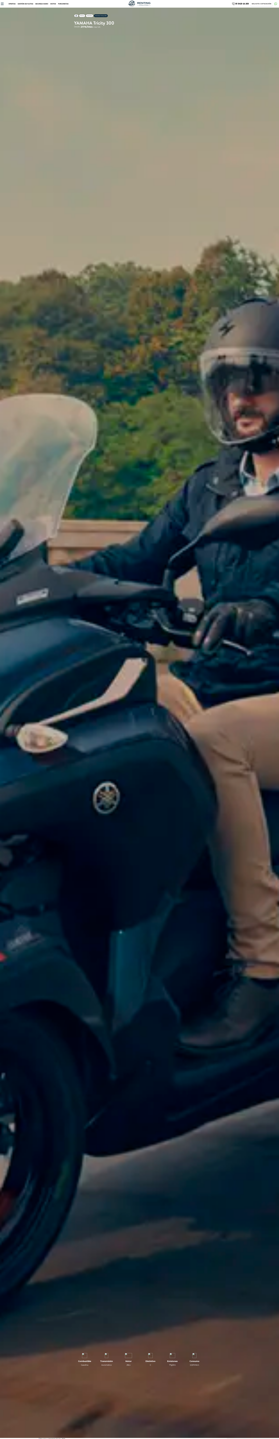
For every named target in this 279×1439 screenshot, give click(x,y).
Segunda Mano (41, 4)
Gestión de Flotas (25, 4)
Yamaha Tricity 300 (101, 15)
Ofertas (12, 4)
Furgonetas (63, 4)
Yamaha (89, 15)
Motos (53, 4)
